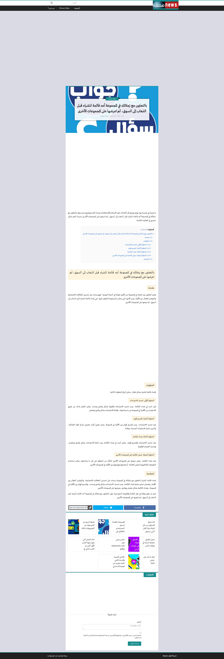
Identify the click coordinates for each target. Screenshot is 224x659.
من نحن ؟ (51, 8)
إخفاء (143, 230)
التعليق (139, 622)
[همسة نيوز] (165, 5)
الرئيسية (77, 8)
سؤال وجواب (112, 99)
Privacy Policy (64, 8)
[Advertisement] (112, 48)
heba (118, 116)
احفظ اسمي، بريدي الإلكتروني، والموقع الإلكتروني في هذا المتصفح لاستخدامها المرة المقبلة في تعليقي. (112, 636)
